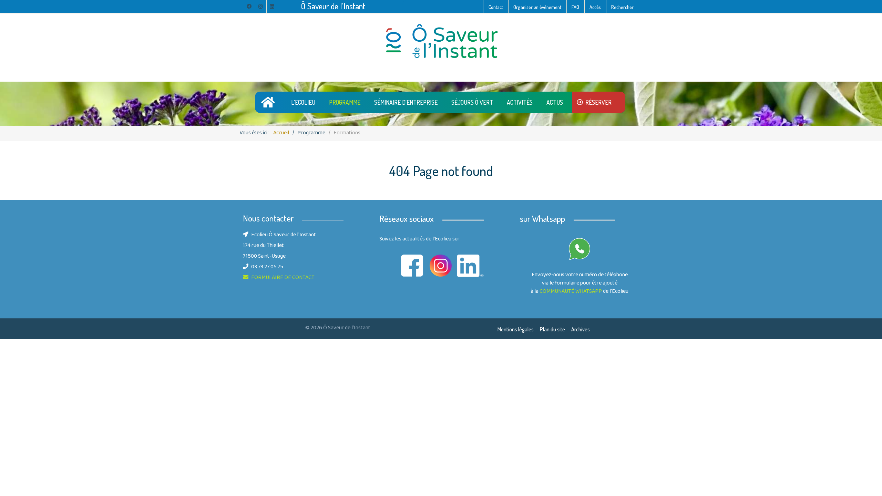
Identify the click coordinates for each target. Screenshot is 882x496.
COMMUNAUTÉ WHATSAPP (571, 291)
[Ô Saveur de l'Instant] (441, 41)
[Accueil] (269, 102)
